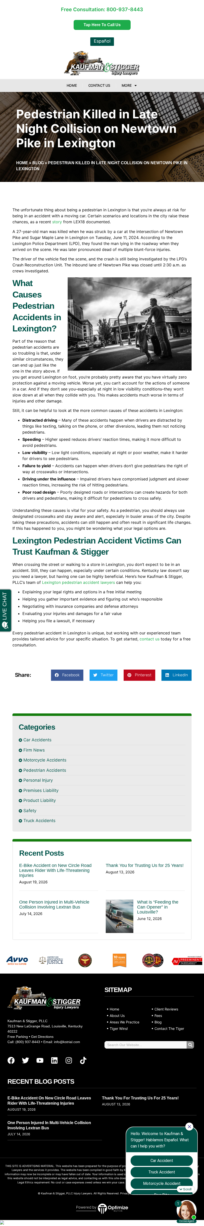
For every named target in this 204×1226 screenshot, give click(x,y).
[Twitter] (25, 1060)
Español (102, 41)
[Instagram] (68, 1060)
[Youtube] (40, 1060)
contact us (149, 638)
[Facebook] (11, 1060)
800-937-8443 (124, 9)
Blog (38, 163)
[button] (67, 675)
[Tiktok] (83, 1060)
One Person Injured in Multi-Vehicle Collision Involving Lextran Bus (54, 905)
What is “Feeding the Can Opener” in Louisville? (157, 907)
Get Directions (42, 1037)
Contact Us (99, 85)
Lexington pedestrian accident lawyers (78, 582)
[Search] (190, 1045)
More (127, 85)
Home (72, 85)
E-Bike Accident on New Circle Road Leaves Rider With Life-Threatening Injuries (55, 870)
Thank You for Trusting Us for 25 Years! (145, 865)
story (57, 221)
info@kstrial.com (67, 1042)
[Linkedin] (54, 1060)
